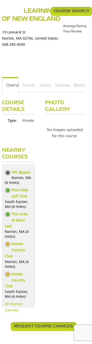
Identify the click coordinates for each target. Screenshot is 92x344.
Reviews (77, 85)
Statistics (43, 85)
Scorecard (27, 85)
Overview (10, 85)
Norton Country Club (15, 249)
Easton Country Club (15, 280)
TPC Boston (21, 172)
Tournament (60, 85)
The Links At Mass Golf (16, 220)
